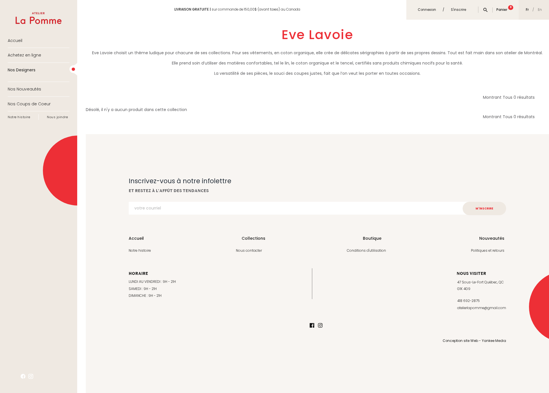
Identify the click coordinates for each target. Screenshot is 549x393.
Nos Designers (21, 70)
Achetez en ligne (24, 55)
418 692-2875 (468, 301)
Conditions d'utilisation (366, 250)
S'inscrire (458, 9)
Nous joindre (57, 117)
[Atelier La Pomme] (38, 14)
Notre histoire (19, 117)
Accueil (15, 40)
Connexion (427, 9)
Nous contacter (249, 250)
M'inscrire (484, 208)
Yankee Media (494, 340)
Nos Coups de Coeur (29, 104)
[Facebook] (312, 326)
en (540, 10)
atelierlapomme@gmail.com (481, 308)
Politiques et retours (487, 250)
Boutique (372, 238)
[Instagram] (320, 326)
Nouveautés (491, 238)
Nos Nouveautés (24, 89)
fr (527, 9)
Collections (253, 238)
